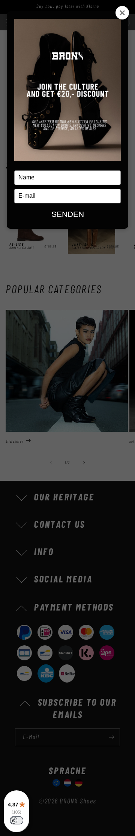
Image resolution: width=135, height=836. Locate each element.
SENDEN (67, 214)
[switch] (16, 820)
